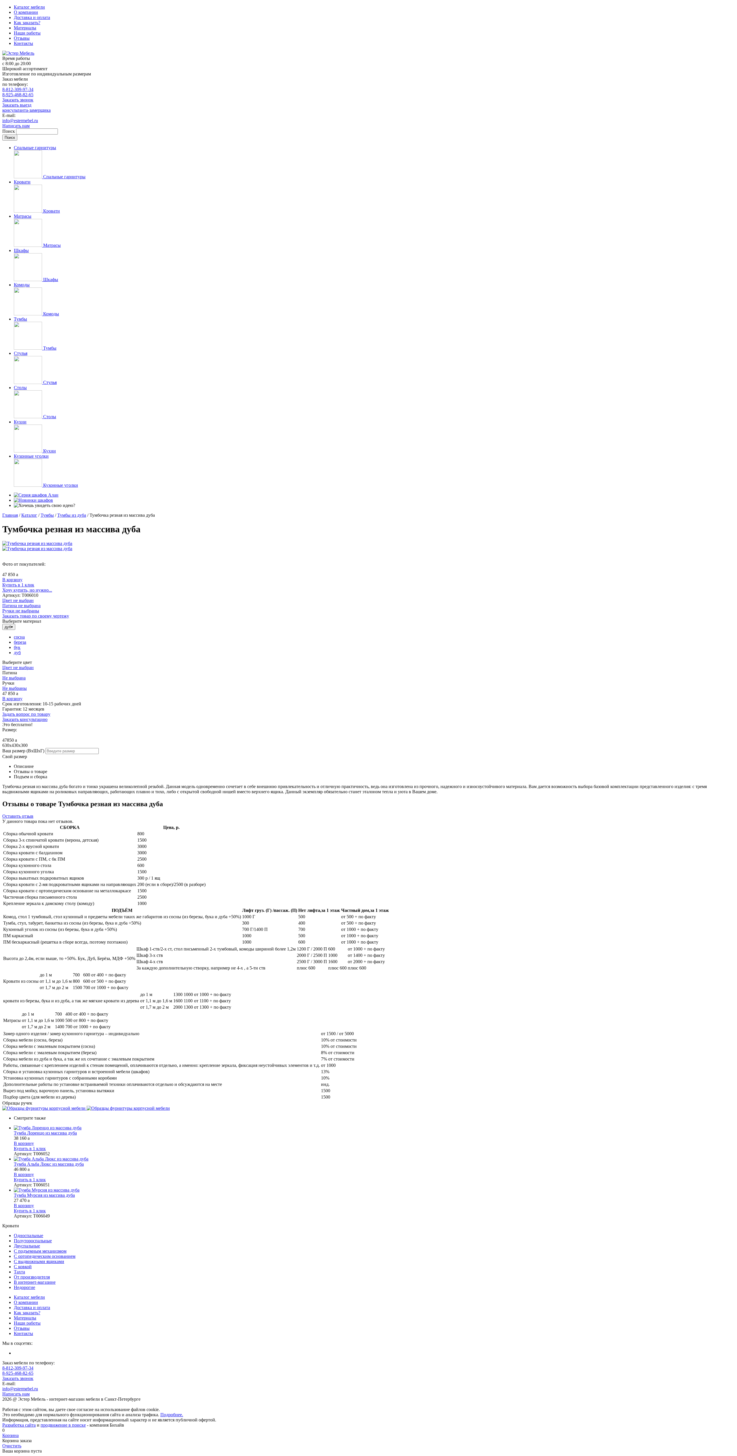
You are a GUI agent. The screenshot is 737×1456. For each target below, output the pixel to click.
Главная (10, 515)
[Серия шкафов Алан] (36, 495)
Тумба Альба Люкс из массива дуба (49, 1164)
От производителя (32, 1277)
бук (17, 647)
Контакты (23, 43)
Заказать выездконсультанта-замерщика (26, 108)
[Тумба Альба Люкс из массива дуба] (374, 1159)
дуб (17, 652)
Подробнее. (171, 1414)
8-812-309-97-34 (17, 89)
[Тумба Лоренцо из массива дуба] (374, 1128)
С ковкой (23, 1266)
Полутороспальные (33, 1240)
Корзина (10, 1435)
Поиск (9, 131)
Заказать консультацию (25, 719)
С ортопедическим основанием (44, 1256)
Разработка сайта (19, 1425)
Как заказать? (27, 22)
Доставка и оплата (32, 17)
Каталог (29, 515)
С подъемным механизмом (40, 1251)
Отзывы (22, 38)
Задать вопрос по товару (26, 714)
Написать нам (16, 125)
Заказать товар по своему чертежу (35, 616)
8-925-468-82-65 (17, 94)
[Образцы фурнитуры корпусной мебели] (44, 1108)
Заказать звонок (17, 99)
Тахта (19, 1271)
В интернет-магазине (35, 1282)
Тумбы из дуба (71, 515)
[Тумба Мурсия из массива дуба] (374, 1190)
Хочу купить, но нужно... (27, 590)
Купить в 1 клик (18, 584)
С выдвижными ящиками (39, 1261)
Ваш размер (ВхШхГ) (23, 750)
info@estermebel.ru (20, 120)
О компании (26, 12)
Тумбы (47, 515)
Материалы (25, 27)
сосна (19, 637)
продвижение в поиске (63, 1425)
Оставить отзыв (17, 816)
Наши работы (27, 33)
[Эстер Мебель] (18, 53)
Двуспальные (27, 1245)
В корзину (12, 579)
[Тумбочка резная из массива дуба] (37, 543)
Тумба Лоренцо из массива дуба (45, 1133)
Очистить (11, 1445)
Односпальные (28, 1235)
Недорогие (24, 1287)
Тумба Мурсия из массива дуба (44, 1195)
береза (20, 642)
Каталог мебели (29, 7)
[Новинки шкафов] (33, 500)
